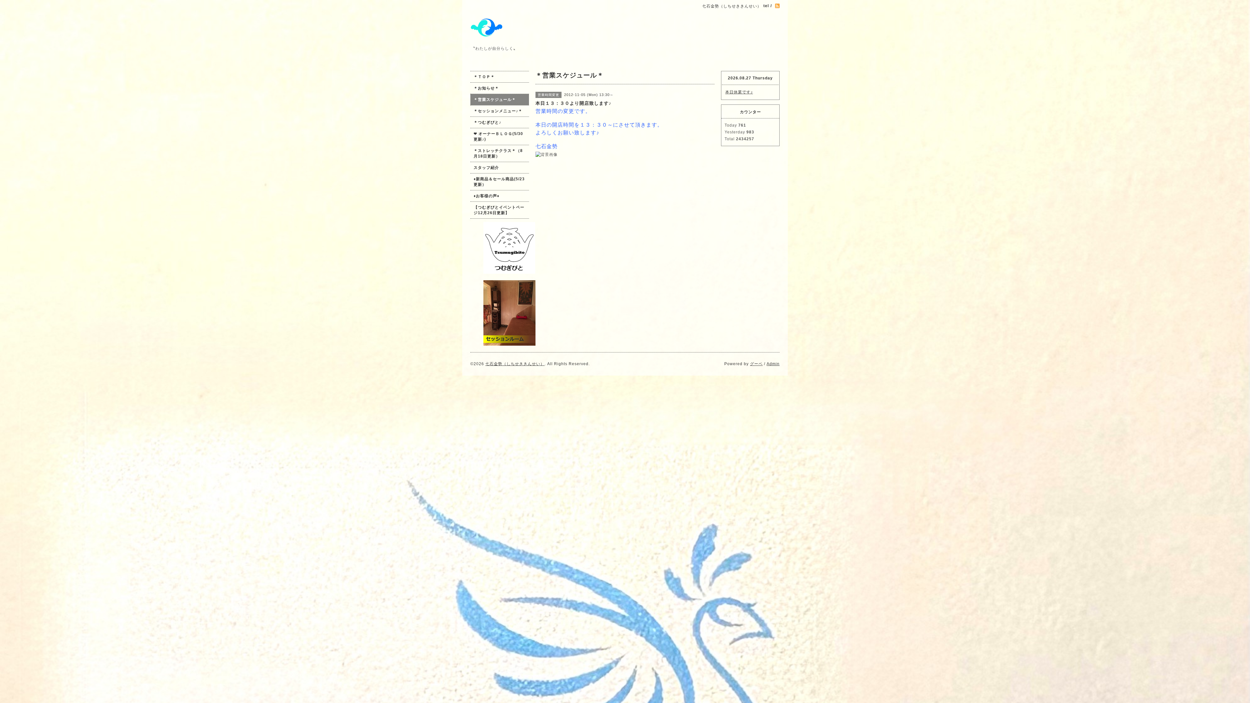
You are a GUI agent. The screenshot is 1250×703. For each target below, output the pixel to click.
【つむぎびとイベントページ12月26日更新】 (499, 210)
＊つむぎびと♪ (487, 122)
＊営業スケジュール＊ (495, 99)
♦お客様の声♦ (486, 196)
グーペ (756, 364)
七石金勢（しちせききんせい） (515, 364)
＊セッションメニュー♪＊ (498, 111)
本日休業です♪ (739, 92)
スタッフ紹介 (486, 167)
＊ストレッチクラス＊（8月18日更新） (498, 153)
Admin (773, 364)
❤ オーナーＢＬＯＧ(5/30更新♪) (498, 136)
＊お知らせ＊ (486, 88)
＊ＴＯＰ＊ (484, 77)
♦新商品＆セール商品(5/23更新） (499, 182)
